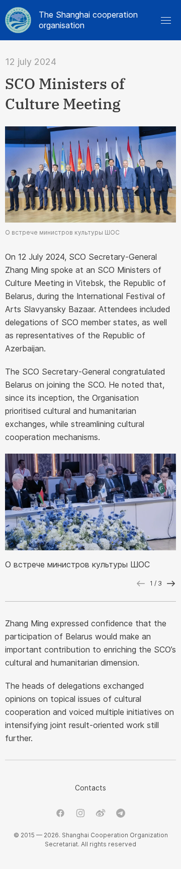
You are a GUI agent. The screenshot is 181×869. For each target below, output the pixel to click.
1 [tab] (151, 583)
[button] (166, 20)
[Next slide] (171, 583)
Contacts (90, 787)
